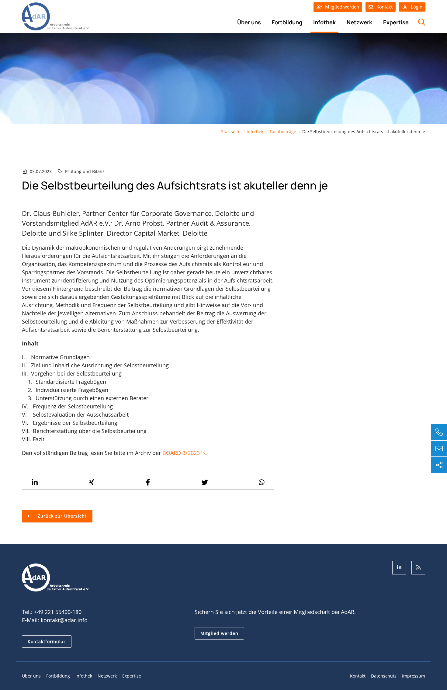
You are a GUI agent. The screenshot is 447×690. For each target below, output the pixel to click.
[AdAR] (55, 15)
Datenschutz (384, 676)
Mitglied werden (342, 7)
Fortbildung (287, 22)
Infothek (324, 22)
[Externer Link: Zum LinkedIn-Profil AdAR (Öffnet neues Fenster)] (399, 567)
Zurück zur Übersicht (61, 516)
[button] (34, 482)
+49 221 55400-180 (57, 611)
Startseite (231, 131)
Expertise (396, 22)
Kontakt (384, 7)
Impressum (413, 676)
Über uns (249, 22)
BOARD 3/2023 (181, 452)
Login (416, 7)
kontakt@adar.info (64, 620)
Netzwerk (359, 22)
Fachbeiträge (283, 131)
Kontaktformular (47, 641)
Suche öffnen (421, 25)
